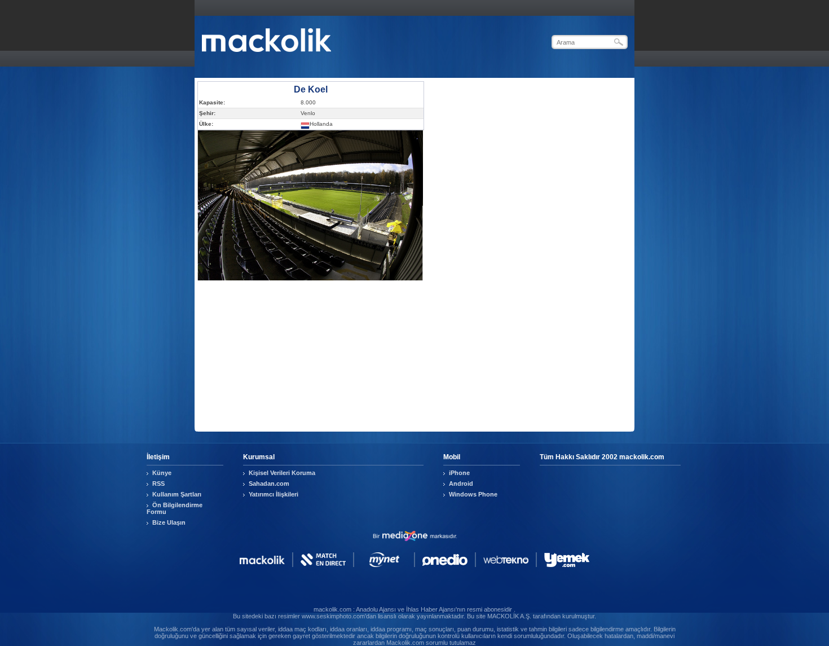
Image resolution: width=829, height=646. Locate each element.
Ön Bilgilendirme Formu (174, 508)
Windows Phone (473, 494)
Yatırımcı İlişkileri (273, 494)
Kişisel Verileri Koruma (282, 472)
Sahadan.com (269, 483)
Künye (161, 472)
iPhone (459, 472)
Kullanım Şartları (176, 494)
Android (461, 483)
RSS (158, 483)
